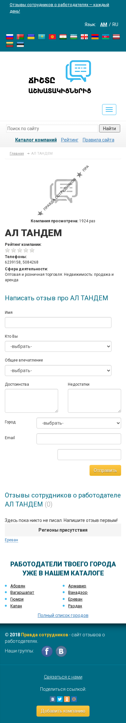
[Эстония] (20, 44)
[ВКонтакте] (53, 699)
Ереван (11, 540)
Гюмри (17, 599)
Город (10, 422)
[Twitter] (60, 699)
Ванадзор (78, 592)
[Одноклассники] (67, 699)
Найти (109, 128)
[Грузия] (84, 36)
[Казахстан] (42, 36)
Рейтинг (70, 139)
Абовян (17, 585)
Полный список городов (63, 615)
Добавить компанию (63, 711)
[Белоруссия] (20, 36)
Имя (9, 312)
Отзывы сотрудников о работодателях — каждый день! (59, 8)
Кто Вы (11, 336)
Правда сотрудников (44, 634)
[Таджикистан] (63, 36)
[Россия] (10, 36)
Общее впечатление (24, 360)
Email (10, 438)
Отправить (105, 470)
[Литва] (10, 44)
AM (103, 24)
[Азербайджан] (105, 36)
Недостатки (78, 384)
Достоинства (17, 384)
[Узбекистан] (74, 36)
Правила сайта (98, 139)
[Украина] (31, 36)
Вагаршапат (22, 592)
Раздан (75, 605)
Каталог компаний (36, 139)
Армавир (77, 585)
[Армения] (95, 36)
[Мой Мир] (74, 699)
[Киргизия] (52, 36)
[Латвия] (116, 36)
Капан (16, 605)
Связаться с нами (63, 677)
